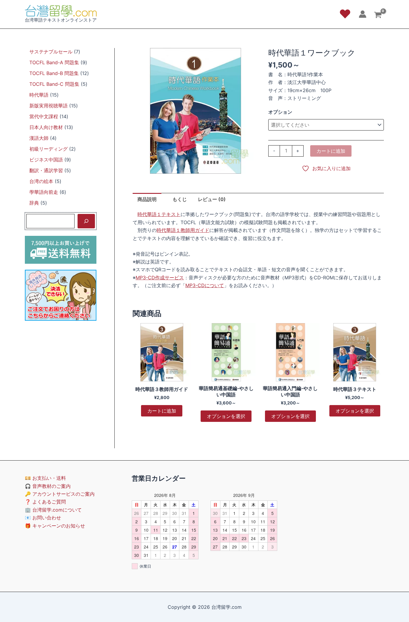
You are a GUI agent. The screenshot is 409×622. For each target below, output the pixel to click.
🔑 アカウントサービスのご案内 (60, 494)
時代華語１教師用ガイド (183, 230)
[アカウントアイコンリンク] (362, 14)
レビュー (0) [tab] (212, 199)
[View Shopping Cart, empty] (377, 15)
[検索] (86, 221)
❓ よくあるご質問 (45, 502)
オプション (280, 112)
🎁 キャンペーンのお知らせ (55, 526)
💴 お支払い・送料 (45, 478)
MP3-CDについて (204, 285)
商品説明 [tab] (147, 199)
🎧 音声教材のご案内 (48, 486)
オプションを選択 (226, 416)
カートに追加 (330, 151)
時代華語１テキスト (159, 214)
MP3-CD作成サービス (160, 278)
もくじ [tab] (180, 199)
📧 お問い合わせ (43, 518)
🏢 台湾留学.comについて (53, 510)
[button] (345, 14)
